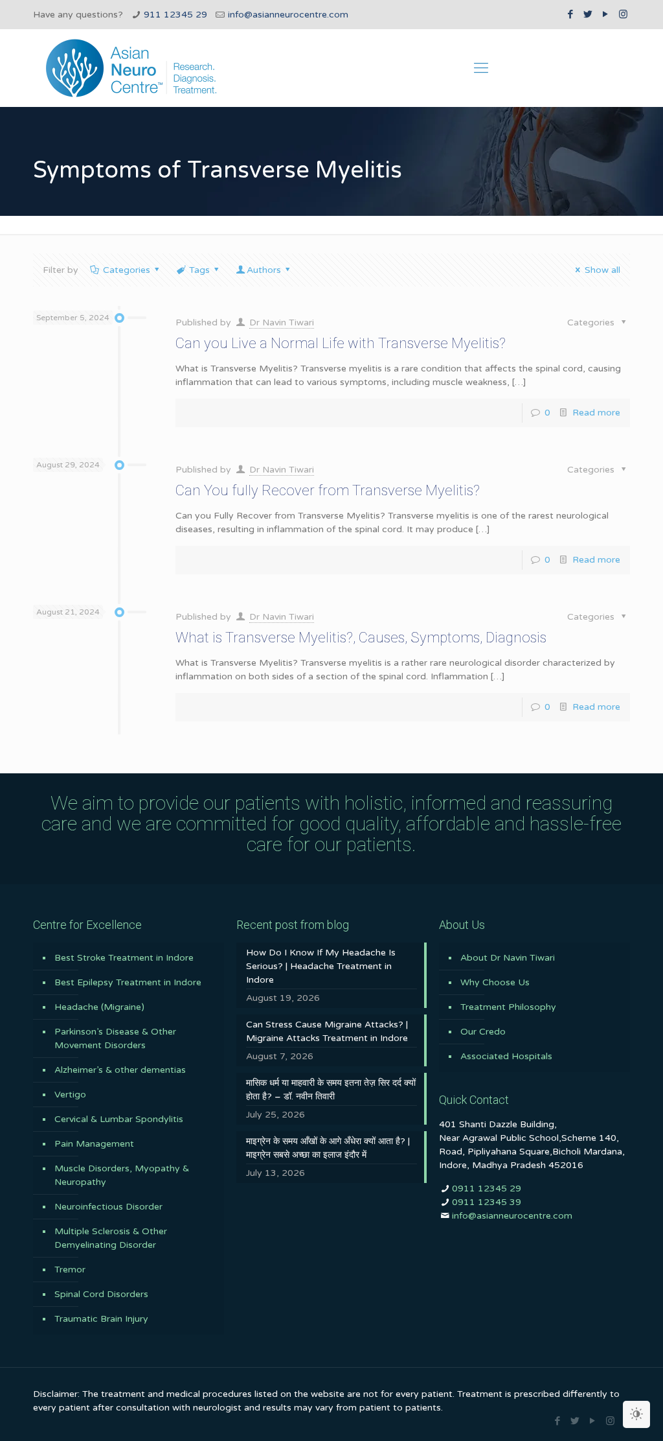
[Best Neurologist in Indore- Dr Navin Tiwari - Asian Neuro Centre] (131, 68)
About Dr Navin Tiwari (507, 957)
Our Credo (483, 1031)
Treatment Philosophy (508, 1007)
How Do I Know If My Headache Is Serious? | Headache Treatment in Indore (321, 966)
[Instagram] (623, 14)
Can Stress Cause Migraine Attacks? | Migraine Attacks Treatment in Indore (327, 1031)
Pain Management (94, 1143)
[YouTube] (605, 14)
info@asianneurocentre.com (288, 14)
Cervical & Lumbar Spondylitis (118, 1119)
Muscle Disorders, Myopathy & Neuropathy (121, 1175)
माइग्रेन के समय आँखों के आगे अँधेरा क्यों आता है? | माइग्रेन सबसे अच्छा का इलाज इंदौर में (328, 1148)
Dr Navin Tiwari (281, 322)
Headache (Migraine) (99, 1007)
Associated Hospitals (506, 1056)
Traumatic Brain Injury (101, 1318)
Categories (126, 269)
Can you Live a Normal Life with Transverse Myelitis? (340, 343)
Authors (264, 269)
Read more (596, 412)
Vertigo (70, 1094)
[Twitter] (588, 14)
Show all (602, 269)
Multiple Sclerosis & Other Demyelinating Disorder (110, 1238)
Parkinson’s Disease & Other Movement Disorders (115, 1038)
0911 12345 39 (486, 1202)
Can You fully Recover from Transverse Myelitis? (327, 490)
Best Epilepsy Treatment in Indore (127, 982)
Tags (199, 269)
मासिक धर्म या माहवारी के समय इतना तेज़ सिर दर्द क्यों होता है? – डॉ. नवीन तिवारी (331, 1089)
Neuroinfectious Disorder (108, 1206)
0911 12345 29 (486, 1188)
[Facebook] (571, 14)
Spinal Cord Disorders (101, 1294)
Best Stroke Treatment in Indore (124, 957)
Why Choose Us (495, 982)
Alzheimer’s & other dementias (120, 1069)
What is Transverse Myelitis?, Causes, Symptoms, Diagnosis (360, 637)
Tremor (69, 1269)
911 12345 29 (175, 14)
